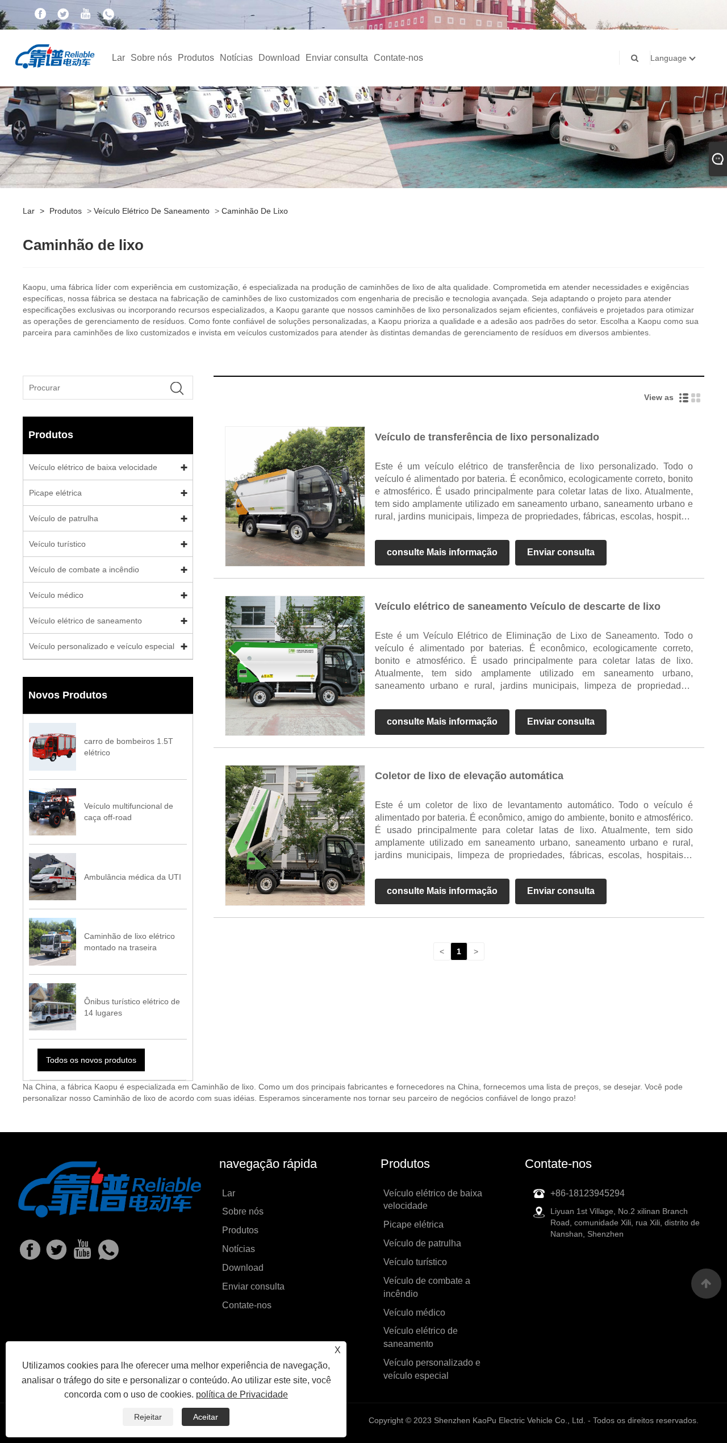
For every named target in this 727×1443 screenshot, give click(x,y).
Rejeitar (148, 1416)
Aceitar (205, 1416)
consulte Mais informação (442, 552)
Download (279, 58)
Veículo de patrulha (63, 518)
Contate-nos (398, 58)
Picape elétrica (55, 492)
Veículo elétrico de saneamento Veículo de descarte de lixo (518, 606)
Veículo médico (56, 595)
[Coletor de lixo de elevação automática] (295, 834)
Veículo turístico (57, 543)
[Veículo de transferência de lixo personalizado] (295, 495)
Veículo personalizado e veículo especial (101, 646)
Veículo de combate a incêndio (84, 569)
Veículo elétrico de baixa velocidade (93, 467)
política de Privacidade (242, 1394)
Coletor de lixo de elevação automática (469, 775)
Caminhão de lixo (255, 210)
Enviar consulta (337, 58)
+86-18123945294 (587, 1193)
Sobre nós (151, 58)
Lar (118, 58)
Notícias (236, 58)
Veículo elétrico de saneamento (152, 210)
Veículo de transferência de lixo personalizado (487, 437)
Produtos (196, 58)
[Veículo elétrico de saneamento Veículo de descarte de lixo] (295, 665)
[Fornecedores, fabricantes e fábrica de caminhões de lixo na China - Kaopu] (55, 55)
